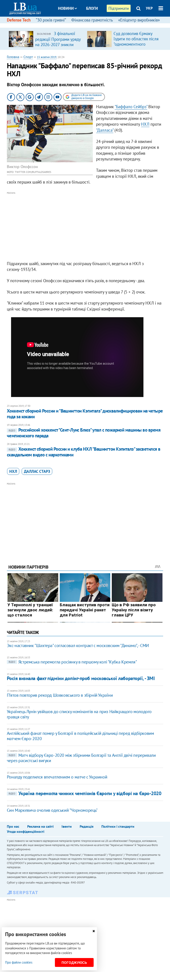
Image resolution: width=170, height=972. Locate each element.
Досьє (89, 24)
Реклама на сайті (40, 826)
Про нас (13, 826)
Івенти (67, 826)
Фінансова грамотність (92, 20)
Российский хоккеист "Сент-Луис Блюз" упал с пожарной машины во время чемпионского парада (83, 433)
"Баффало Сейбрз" (131, 106)
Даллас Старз (37, 471)
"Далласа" (104, 130)
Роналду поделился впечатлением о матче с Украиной (57, 777)
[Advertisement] (85, 227)
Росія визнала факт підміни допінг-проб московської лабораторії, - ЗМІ (81, 678)
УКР (149, 8)
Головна (13, 57)
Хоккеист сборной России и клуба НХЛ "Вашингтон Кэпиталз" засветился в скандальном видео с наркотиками (83, 452)
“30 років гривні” (51, 20)
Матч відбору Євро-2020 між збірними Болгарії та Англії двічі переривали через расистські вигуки (81, 757)
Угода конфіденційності (25, 831)
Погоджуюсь (74, 962)
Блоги (92, 8)
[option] (46, 39)
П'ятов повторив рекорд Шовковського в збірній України (60, 695)
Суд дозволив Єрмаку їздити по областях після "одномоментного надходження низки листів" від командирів (136, 44)
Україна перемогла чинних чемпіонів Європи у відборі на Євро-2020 (85, 793)
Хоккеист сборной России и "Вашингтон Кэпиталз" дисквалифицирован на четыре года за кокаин (85, 414)
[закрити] (94, 931)
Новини (66, 8)
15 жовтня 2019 (46, 57)
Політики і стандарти (117, 826)
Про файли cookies (18, 962)
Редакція (86, 826)
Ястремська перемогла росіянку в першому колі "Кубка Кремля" (73, 662)
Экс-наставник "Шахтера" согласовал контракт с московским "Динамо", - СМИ (78, 645)
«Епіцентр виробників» (139, 20)
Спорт (28, 57)
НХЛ (145, 124)
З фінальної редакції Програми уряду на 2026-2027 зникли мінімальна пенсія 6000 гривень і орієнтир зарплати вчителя (58, 47)
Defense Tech (19, 20)
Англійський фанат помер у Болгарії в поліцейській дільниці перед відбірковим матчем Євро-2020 (80, 735)
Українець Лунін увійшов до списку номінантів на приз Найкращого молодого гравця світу (79, 714)
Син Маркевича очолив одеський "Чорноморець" (52, 810)
